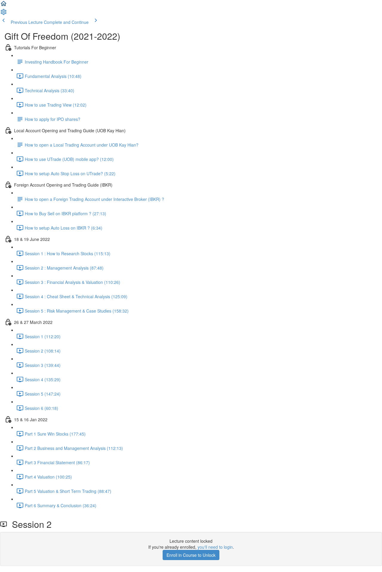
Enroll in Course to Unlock (191, 555)
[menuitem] (3, 14)
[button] (3, 5)
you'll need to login (215, 547)
